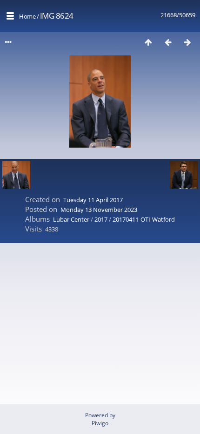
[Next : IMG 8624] (187, 42)
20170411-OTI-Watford (144, 219)
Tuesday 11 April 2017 (93, 200)
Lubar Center (71, 219)
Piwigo (100, 423)
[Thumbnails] (148, 42)
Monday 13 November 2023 (98, 209)
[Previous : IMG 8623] (168, 42)
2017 (100, 219)
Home (27, 16)
